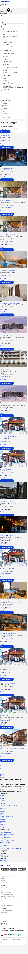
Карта (5, 13)
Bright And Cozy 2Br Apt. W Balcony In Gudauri (12, 748)
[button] (13, 5)
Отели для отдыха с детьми (7, 840)
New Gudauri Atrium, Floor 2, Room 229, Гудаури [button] (12, 405)
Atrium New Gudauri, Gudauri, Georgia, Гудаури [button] (12, 717)
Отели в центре (4, 860)
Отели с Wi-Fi (3, 835)
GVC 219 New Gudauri (5, 469)
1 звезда (2, 801)
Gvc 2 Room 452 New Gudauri (7, 683)
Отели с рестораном (5, 832)
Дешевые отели (4, 856)
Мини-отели (3, 808)
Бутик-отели (3, 824)
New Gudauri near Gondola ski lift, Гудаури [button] (11, 602)
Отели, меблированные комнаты (8, 805)
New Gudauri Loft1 (4, 135)
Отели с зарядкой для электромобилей (10, 848)
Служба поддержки (5, 890)
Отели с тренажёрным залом (7, 843)
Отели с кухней (4, 839)
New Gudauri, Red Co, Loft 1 (7, 501)
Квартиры (2, 811)
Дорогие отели (4, 855)
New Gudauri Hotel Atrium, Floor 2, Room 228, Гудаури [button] (12, 338)
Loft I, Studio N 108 (5, 370)
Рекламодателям (5, 919)
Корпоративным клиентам (7, 914)
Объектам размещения (6, 910)
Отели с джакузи (4, 847)
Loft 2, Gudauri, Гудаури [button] (6, 685)
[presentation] (13, 18)
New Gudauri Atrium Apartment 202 (9, 633)
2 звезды (2, 800)
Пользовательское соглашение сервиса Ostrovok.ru (13, 901)
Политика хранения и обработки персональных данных (12, 940)
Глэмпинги (2, 819)
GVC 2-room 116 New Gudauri (7, 568)
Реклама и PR (4, 921)
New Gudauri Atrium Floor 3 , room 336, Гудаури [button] (12, 169)
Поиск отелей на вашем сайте (8, 917)
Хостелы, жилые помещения (7, 807)
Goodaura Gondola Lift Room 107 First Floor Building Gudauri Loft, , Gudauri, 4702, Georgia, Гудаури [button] (12, 238)
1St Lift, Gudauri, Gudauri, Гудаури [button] (8, 750)
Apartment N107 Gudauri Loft (7, 235)
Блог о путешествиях (6, 892)
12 (0, 770)
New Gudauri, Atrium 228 (6, 335)
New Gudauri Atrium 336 (6, 168)
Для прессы (4, 882)
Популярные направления (7, 894)
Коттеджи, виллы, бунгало (7, 816)
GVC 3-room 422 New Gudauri (8, 436)
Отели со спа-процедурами (7, 834)
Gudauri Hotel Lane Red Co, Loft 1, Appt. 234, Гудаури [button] (11, 504)
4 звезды (2, 797)
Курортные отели (4, 822)
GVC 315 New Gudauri (5, 715)
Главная (2, 774)
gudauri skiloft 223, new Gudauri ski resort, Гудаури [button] (13, 304)
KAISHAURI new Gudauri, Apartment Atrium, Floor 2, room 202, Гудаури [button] (13, 635)
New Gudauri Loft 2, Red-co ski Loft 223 (10, 303)
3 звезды (2, 798)
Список (2, 13)
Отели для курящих (5, 842)
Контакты (3, 878)
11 (0, 768)
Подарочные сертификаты (7, 905)
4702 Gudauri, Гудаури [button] (5, 137)
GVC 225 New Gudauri (5, 667)
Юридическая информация (7, 896)
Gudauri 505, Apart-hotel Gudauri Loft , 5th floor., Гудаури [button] (12, 203)
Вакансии (3, 880)
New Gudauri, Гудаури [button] (5, 438)
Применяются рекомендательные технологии (12, 942)
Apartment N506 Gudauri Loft (7, 200)
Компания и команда (6, 876)
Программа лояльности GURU (8, 903)
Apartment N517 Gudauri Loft (7, 535)
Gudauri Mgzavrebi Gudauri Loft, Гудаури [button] (10, 537)
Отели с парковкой (5, 831)
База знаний (4, 888)
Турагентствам (4, 912)
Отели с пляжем (4, 845)
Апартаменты (3, 810)
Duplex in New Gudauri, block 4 (8, 270)
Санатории (3, 821)
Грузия (1, 776)
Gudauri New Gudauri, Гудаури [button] (8, 272)
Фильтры (3, 11)
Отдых (1, 861)
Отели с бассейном (5, 837)
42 (0, 772)
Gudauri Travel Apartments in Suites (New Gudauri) (13, 601)
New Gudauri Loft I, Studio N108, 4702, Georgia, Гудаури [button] (12, 372)
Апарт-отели (3, 813)
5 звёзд (2, 795)
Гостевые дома (4, 815)
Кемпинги (2, 818)
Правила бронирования (6, 898)
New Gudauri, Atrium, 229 (6, 404)
